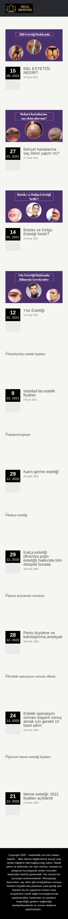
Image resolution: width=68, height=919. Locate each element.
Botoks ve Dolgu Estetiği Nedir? (37, 232)
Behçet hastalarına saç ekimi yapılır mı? (41, 151)
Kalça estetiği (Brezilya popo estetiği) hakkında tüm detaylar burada (42, 558)
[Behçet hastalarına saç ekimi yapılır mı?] (34, 126)
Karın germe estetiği (41, 471)
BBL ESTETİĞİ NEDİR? (36, 70)
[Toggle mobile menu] (61, 7)
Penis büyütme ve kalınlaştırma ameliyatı (43, 635)
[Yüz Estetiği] (34, 287)
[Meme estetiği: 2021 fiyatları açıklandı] (34, 771)
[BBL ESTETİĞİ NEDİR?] (34, 45)
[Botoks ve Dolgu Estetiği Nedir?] (34, 206)
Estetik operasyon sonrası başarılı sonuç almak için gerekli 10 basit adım (42, 719)
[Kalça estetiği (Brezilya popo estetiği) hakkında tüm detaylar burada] (34, 529)
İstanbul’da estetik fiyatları (39, 393)
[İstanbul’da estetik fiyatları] (34, 368)
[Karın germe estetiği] (34, 448)
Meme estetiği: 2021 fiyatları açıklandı (41, 796)
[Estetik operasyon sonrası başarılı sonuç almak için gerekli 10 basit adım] (34, 690)
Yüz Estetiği (33, 310)
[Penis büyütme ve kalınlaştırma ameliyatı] (34, 609)
